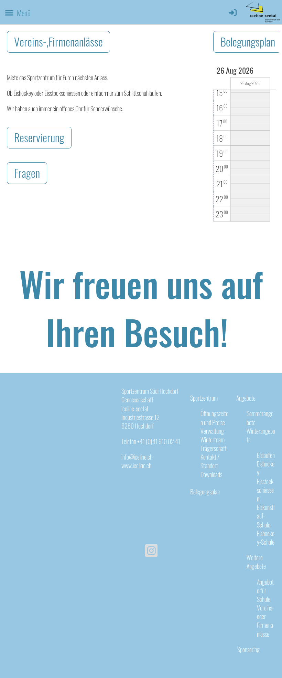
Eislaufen (266, 455)
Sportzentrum (204, 397)
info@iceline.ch (136, 456)
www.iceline (133, 465)
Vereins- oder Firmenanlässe (265, 620)
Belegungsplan (205, 491)
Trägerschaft (213, 448)
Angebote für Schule (265, 590)
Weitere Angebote (256, 562)
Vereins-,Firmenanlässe (58, 41)
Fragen (27, 173)
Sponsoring (248, 649)
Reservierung (39, 137)
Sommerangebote (260, 418)
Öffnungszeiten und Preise (214, 418)
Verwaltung (212, 431)
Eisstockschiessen (265, 490)
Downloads (211, 474)
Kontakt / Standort (209, 461)
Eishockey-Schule (265, 537)
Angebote (246, 397)
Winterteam (212, 439)
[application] (244, 144)
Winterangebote (261, 435)
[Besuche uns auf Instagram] (151, 551)
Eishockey (265, 468)
